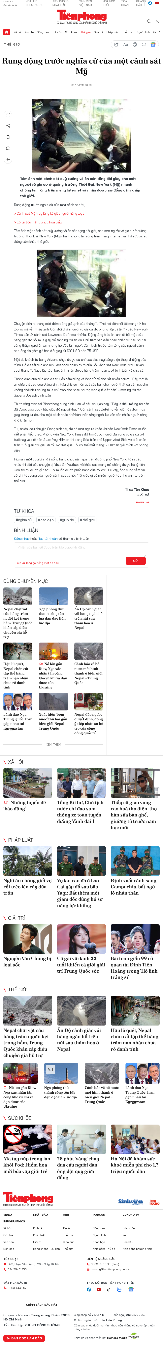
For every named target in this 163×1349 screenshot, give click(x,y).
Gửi (136, 561)
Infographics (14, 1221)
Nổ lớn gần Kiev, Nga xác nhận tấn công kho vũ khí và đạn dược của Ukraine (53, 675)
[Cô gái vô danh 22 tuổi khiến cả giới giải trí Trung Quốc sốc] (81, 939)
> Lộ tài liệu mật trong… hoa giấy (38, 222)
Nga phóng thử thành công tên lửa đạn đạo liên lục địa (52, 616)
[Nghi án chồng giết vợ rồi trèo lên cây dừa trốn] (27, 861)
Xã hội (17, 32)
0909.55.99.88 (101, 1264)
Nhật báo (40, 1214)
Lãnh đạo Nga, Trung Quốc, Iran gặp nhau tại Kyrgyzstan (17, 721)
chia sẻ (116, 45)
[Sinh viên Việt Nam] (130, 1202)
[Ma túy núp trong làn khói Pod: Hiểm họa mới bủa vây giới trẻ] (27, 1139)
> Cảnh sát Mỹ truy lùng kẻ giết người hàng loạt (49, 213)
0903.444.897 (17, 1288)
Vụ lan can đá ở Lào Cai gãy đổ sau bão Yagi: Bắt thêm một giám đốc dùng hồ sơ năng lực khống (80, 893)
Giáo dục (68, 1242)
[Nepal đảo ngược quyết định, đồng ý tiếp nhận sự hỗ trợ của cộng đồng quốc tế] (88, 701)
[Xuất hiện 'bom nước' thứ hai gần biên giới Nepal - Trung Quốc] (53, 701)
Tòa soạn (10, 1259)
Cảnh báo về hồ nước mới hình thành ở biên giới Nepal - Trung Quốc (88, 673)
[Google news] (133, 1289)
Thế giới (86, 32)
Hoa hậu (128, 1242)
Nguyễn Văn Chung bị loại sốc (27, 961)
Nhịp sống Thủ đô (104, 1249)
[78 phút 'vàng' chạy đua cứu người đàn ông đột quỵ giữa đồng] (81, 1139)
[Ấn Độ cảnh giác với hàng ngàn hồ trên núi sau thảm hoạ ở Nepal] (88, 596)
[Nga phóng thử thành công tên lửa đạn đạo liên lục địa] (53, 596)
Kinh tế (29, 32)
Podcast (100, 1214)
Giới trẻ (98, 32)
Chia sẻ (8, 126)
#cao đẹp (46, 520)
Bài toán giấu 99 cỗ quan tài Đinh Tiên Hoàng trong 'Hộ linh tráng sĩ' (134, 967)
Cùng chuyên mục (25, 581)
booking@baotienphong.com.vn (110, 1269)
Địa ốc (58, 32)
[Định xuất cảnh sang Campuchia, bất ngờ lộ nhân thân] (135, 861)
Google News (153, 45)
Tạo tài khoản (48, 539)
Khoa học (99, 1242)
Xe (154, 32)
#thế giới (87, 520)
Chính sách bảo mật (41, 1304)
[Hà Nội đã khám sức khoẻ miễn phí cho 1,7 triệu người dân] (135, 1139)
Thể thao (128, 32)
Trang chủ (6, 32)
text (126, 45)
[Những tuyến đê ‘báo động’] (27, 783)
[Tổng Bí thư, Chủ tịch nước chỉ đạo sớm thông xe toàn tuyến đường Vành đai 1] (81, 783)
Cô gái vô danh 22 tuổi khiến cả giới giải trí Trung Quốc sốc (81, 964)
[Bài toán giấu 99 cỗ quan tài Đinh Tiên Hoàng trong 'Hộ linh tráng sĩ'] (135, 939)
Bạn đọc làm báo (26, 1338)
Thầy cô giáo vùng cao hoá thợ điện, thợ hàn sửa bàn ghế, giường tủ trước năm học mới (134, 814)
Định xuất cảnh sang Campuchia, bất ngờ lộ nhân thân (133, 886)
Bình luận (8, 148)
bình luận (144, 45)
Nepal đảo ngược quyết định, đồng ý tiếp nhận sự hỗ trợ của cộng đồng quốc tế (88, 723)
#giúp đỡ (67, 520)
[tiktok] (110, 1289)
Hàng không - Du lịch (46, 1249)
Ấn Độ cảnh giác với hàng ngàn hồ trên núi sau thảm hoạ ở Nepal (88, 618)
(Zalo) (115, 1264)
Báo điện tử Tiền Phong (82, 17)
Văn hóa (8, 1242)
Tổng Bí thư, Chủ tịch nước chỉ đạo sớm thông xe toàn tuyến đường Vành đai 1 (80, 811)
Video (7, 1214)
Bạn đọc (8, 1249)
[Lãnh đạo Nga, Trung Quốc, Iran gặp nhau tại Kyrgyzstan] (17, 701)
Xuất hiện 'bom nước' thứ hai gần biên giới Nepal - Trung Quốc (53, 721)
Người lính (143, 32)
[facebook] (150, 3)
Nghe (8, 115)
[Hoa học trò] (154, 1202)
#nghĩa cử (24, 520)
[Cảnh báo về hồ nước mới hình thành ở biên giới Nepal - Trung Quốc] (88, 651)
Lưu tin (8, 137)
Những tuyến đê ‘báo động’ (24, 805)
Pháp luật (113, 32)
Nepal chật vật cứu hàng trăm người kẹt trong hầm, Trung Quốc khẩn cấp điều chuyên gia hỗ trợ (17, 623)
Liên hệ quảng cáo (100, 1259)
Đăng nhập (22, 539)
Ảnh (66, 1214)
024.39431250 (17, 1269)
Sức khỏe (71, 32)
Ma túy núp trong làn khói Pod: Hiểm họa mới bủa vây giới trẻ (26, 1165)
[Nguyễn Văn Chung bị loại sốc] (27, 939)
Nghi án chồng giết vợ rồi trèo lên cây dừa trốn (27, 886)
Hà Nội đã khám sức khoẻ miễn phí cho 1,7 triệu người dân (134, 1165)
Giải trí (16, 918)
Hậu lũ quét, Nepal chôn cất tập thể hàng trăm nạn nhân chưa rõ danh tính (15, 675)
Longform (131, 1214)
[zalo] (121, 1289)
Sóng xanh (43, 32)
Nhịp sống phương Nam (137, 1249)
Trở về (8, 160)
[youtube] (157, 3)
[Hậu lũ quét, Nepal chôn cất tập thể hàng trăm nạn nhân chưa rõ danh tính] (17, 651)
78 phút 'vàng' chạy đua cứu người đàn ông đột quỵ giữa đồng (78, 1168)
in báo (135, 45)
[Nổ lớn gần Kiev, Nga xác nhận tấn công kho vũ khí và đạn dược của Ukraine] (53, 651)
